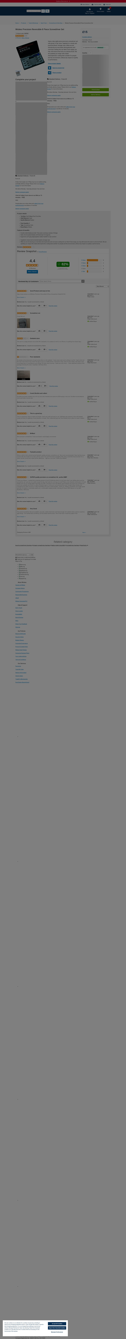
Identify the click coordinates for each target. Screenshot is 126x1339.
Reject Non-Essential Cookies (57, 1328)
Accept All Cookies (57, 1323)
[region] (35, 1328)
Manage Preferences (57, 1332)
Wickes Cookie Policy (24, 1331)
